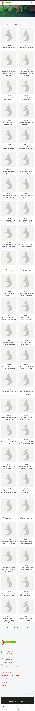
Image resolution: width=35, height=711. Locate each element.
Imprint (11, 701)
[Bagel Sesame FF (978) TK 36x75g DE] (8, 430)
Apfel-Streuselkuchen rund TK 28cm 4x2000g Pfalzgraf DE (26, 73)
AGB (25, 701)
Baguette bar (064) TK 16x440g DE (26, 619)
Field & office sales (6, 679)
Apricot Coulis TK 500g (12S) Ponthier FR (8, 172)
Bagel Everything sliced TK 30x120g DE (9, 418)
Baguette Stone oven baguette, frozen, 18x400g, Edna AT (9, 620)
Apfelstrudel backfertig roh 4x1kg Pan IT (9, 98)
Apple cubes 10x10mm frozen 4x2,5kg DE (26, 98)
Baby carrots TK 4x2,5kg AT (9, 392)
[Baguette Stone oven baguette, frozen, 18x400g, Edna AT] (8, 606)
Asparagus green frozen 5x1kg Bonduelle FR (26, 245)
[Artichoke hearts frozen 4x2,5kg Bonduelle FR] (26, 208)
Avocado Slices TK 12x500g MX (8, 294)
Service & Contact (6, 672)
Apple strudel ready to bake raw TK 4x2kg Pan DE (26, 147)
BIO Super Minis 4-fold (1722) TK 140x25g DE (8, 367)
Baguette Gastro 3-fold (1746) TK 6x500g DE (26, 518)
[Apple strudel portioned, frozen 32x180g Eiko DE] (8, 135)
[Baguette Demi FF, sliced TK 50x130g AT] (26, 479)
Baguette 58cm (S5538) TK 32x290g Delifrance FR (26, 467)
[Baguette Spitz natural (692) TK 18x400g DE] (26, 582)
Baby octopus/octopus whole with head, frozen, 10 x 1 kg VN (26, 393)
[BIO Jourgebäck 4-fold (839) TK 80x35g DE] (26, 306)
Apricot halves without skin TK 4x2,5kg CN (26, 172)
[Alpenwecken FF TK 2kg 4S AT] (26, 35)
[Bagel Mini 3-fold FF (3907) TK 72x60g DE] (26, 405)
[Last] (27, 24)
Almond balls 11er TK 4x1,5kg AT (9, 48)
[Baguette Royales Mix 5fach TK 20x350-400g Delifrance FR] (8, 556)
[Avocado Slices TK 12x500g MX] (8, 281)
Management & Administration (10, 675)
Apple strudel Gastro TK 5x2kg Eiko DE (26, 123)
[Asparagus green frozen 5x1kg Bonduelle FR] (26, 233)
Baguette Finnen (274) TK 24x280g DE (8, 518)
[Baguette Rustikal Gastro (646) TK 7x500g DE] (26, 556)
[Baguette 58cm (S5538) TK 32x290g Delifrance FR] (26, 454)
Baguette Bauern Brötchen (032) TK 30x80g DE (8, 492)
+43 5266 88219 (10, 653)
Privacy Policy (18, 701)
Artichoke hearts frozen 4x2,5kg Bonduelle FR (26, 221)
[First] (7, 24)
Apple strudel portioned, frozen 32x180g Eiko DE (9, 147)
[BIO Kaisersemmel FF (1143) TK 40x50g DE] (8, 330)
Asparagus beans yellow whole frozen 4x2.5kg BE (9, 245)
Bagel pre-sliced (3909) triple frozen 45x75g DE (26, 442)
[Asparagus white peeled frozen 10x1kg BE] (8, 257)
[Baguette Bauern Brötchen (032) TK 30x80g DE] (8, 479)
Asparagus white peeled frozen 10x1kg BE (9, 270)
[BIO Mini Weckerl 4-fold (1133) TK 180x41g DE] (26, 330)
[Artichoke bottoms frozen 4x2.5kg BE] (8, 208)
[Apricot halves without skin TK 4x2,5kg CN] (26, 159)
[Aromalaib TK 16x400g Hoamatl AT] (26, 184)
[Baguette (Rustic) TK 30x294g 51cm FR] (8, 454)
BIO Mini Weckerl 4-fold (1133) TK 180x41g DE (26, 343)
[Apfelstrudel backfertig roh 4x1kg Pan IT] (8, 86)
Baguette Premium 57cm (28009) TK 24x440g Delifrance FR (8, 543)
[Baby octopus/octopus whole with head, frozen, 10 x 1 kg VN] (26, 379)
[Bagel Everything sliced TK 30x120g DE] (8, 405)
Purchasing (4, 682)
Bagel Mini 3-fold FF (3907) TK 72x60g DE (26, 418)
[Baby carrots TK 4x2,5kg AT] (8, 379)
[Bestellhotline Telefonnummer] (3, 652)
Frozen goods (20, 11)
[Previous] (10, 24)
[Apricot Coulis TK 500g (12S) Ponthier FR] (8, 159)
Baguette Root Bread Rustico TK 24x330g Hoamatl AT (26, 543)
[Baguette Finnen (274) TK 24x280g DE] (8, 505)
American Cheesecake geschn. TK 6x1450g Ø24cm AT (8, 73)
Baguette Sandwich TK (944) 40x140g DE (8, 594)
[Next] (24, 24)
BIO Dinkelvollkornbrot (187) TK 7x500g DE (26, 294)
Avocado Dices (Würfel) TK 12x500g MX (26, 270)
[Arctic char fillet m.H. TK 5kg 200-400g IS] (8, 184)
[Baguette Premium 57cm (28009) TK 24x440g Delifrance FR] (8, 529)
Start (12, 11)
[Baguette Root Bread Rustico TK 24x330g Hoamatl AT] (26, 529)
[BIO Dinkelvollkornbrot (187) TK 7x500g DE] (26, 281)
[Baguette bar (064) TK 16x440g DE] (26, 606)
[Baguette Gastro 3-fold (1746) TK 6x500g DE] (26, 505)
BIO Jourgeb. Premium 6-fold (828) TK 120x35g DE (8, 318)
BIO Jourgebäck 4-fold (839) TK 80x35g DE (26, 318)
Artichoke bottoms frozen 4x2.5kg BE (8, 221)
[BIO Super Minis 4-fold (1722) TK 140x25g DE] (8, 355)
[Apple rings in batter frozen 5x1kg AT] (8, 110)
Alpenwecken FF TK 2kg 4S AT (26, 48)
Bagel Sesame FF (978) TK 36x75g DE (8, 442)
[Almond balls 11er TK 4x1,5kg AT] (8, 35)
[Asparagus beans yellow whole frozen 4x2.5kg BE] (8, 233)
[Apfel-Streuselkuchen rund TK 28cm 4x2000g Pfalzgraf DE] (26, 60)
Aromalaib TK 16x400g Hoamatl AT (26, 196)
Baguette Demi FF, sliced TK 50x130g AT (26, 491)
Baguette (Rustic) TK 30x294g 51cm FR (9, 467)
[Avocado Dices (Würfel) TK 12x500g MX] (26, 257)
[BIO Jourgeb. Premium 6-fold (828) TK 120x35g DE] (8, 306)
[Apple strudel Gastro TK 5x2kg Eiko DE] (26, 110)
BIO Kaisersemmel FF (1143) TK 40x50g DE (9, 343)
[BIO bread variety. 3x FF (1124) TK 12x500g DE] (26, 355)
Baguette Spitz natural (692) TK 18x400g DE (26, 594)
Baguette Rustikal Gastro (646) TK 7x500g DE (26, 568)
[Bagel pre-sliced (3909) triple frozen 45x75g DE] (26, 430)
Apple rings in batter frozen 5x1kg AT (9, 123)
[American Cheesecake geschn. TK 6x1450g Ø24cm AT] (8, 60)
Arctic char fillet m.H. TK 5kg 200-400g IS (9, 196)
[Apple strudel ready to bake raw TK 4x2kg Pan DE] (26, 135)
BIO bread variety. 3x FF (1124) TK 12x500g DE (26, 367)
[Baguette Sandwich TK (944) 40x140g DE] (8, 582)
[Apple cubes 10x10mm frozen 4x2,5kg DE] (26, 86)
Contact (3, 685)
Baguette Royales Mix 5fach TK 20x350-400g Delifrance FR (9, 569)
